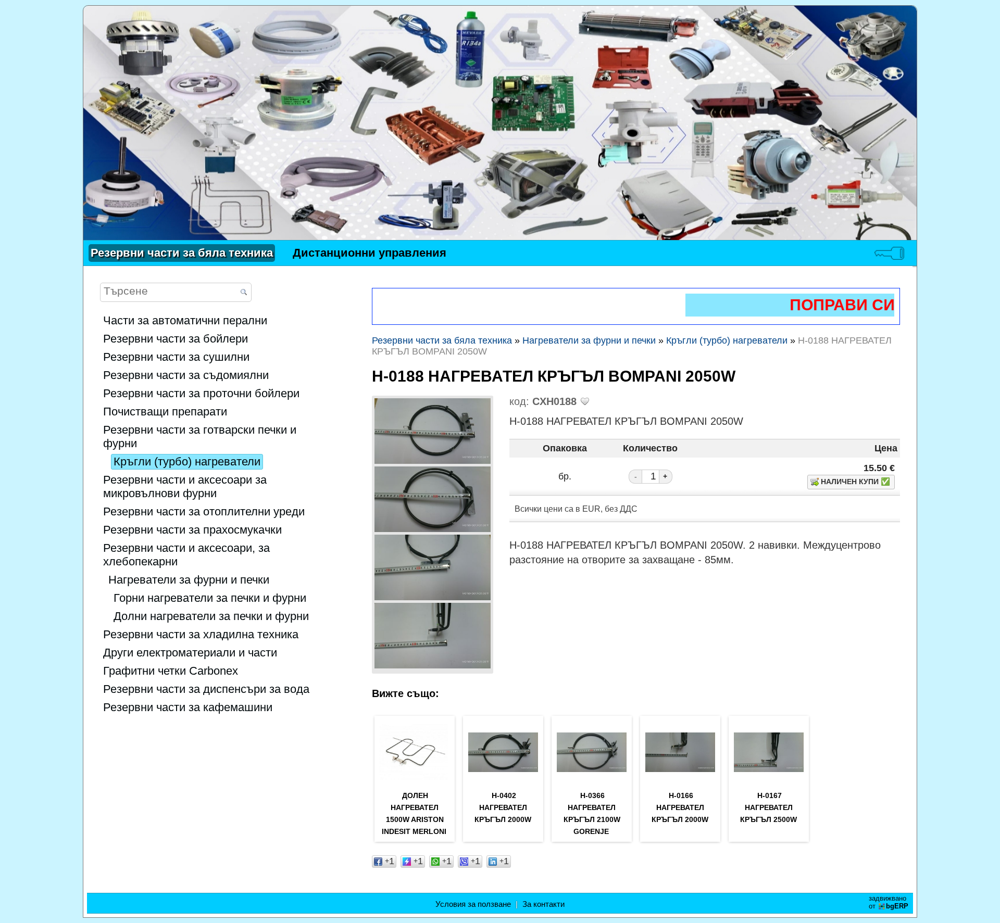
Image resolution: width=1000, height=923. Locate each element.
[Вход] (889, 253)
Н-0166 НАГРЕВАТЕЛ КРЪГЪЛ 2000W (680, 807)
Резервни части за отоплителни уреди (204, 511)
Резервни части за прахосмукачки (192, 529)
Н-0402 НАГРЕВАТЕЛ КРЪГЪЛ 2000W (502, 807)
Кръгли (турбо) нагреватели (187, 461)
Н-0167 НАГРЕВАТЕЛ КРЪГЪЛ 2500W (768, 807)
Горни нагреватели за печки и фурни (210, 597)
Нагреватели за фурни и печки (188, 579)
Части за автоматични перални (185, 320)
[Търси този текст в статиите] (243, 292)
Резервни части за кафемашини (187, 707)
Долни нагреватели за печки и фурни (211, 616)
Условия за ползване (473, 904)
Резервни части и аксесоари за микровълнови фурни (185, 486)
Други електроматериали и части (190, 652)
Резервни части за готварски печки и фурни (199, 436)
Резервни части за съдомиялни (186, 375)
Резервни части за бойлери (175, 338)
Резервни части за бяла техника (182, 252)
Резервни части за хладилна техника (200, 634)
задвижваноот (888, 902)
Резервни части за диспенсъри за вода (206, 689)
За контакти (543, 904)
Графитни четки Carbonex (170, 670)
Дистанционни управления (369, 252)
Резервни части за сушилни (176, 356)
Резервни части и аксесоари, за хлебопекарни (186, 554)
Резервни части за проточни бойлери (201, 393)
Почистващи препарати (165, 411)
